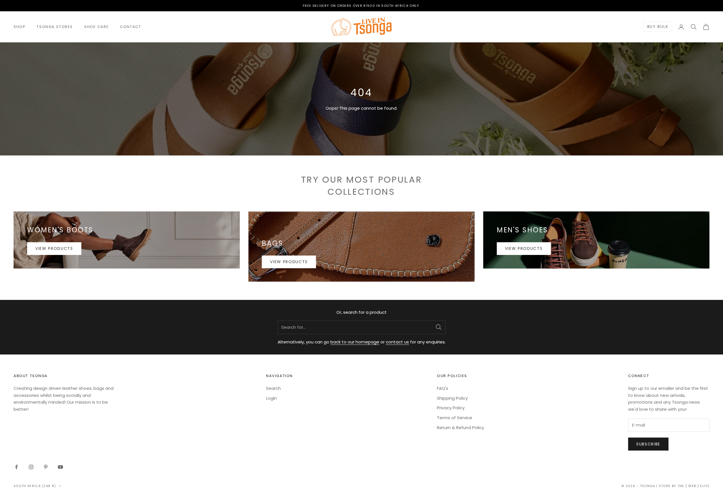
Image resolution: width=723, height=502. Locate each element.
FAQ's (442, 388)
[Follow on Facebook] (16, 467)
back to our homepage (354, 342)
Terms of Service (454, 418)
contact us (397, 342)
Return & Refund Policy (460, 427)
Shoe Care (96, 26)
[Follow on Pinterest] (46, 467)
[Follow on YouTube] (60, 467)
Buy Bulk (657, 27)
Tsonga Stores (55, 26)
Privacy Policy (451, 408)
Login (271, 398)
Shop (19, 26)
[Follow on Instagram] (31, 467)
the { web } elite (693, 486)
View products (54, 248)
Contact (130, 26)
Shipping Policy (452, 398)
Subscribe (648, 444)
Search (273, 388)
